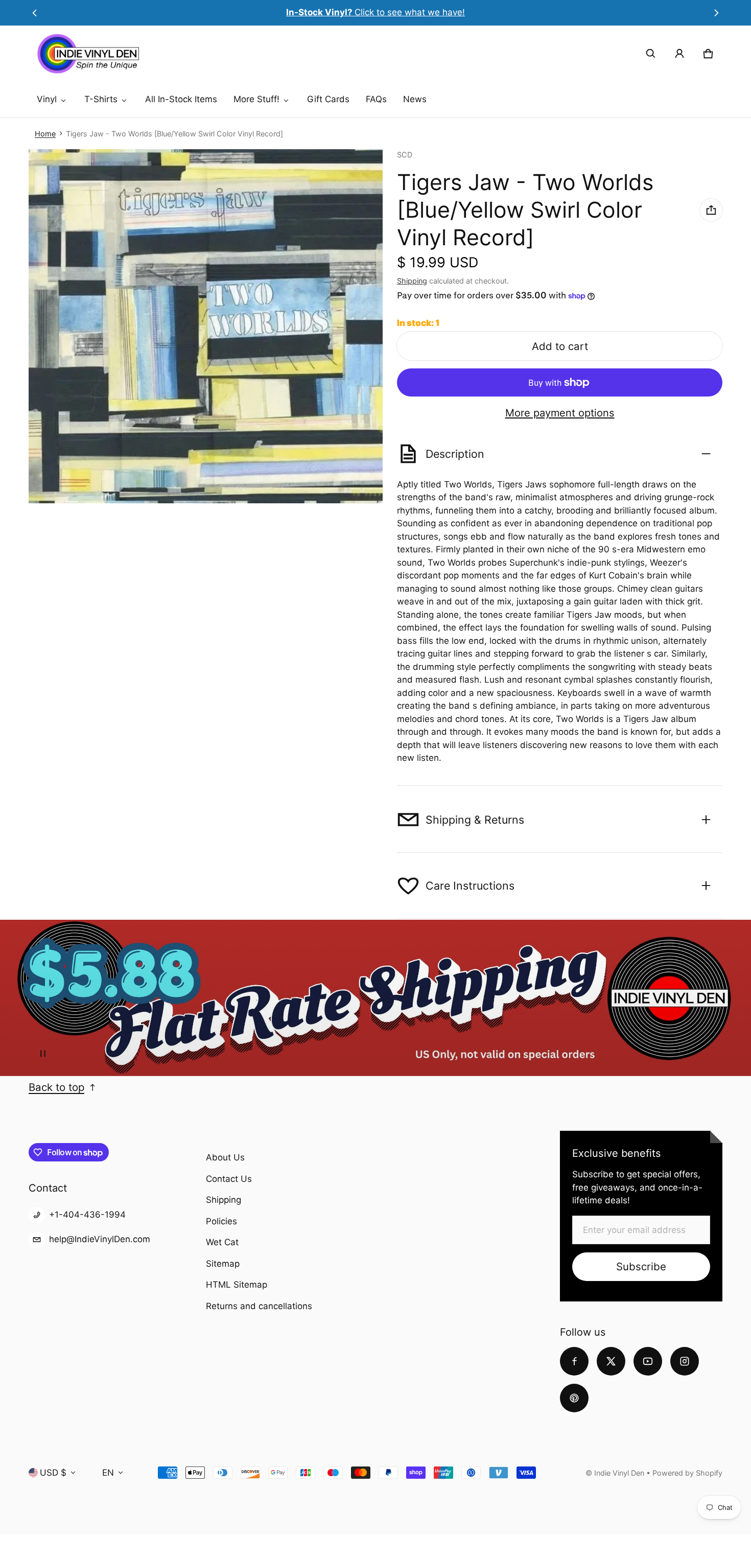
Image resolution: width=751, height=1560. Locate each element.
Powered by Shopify (687, 1473)
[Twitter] (611, 1361)
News (415, 99)
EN (108, 1473)
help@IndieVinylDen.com (99, 1239)
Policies (221, 1221)
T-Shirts (101, 99)
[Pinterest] (574, 1398)
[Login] (679, 53)
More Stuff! (256, 99)
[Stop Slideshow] (43, 1053)
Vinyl (47, 99)
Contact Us (229, 1179)
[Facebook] (574, 1361)
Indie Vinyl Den (620, 1473)
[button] (651, 53)
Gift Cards (328, 99)
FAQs (376, 99)
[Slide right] (716, 13)
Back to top (56, 1087)
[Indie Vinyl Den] (88, 54)
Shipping (412, 280)
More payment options (560, 413)
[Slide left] (34, 13)
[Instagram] (684, 1361)
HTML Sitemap (236, 1284)
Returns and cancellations (259, 1306)
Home (45, 133)
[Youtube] (647, 1361)
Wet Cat (222, 1242)
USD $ (53, 1473)
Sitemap (223, 1264)
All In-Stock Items (181, 99)
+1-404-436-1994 (87, 1214)
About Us (225, 1157)
